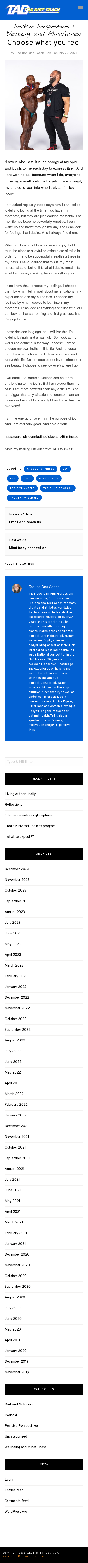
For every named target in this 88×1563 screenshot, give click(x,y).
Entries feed (14, 1490)
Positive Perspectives (41, 27)
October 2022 (16, 1019)
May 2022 (13, 1073)
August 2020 (15, 1297)
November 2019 (17, 1372)
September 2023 (17, 901)
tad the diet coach (57, 488)
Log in (9, 1480)
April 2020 (13, 1340)
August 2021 (14, 1169)
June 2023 (13, 933)
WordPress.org (16, 1512)
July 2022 (13, 1051)
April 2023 (13, 955)
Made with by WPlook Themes (25, 1556)
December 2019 (17, 1362)
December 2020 (17, 1255)
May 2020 (13, 1329)
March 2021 (14, 1222)
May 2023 (13, 944)
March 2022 (14, 1094)
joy (65, 469)
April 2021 (13, 1212)
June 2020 (13, 1319)
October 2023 (15, 891)
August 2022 (15, 1040)
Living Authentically (20, 794)
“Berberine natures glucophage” (29, 815)
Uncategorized (16, 1437)
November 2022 (17, 1008)
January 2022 (16, 1115)
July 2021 (12, 1180)
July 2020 (13, 1308)
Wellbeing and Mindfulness (44, 34)
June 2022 (13, 1062)
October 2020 (16, 1276)
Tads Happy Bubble (24, 498)
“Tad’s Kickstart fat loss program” (31, 826)
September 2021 (17, 1158)
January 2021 (15, 1244)
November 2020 (17, 1265)
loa (12, 478)
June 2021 (13, 1190)
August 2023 (15, 912)
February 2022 (16, 1105)
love (27, 478)
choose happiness (40, 469)
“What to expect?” (19, 837)
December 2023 (17, 869)
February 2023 (16, 976)
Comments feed (17, 1501)
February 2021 (16, 1233)
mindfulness (48, 478)
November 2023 (17, 880)
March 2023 (14, 965)
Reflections (13, 805)
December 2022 (17, 998)
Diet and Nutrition (19, 1404)
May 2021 (12, 1201)
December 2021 (17, 1126)
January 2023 (15, 987)
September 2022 (18, 1030)
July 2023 (12, 923)
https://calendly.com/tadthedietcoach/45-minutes (41, 436)
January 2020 (16, 1351)
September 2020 (18, 1287)
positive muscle (22, 488)
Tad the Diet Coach (30, 53)
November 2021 (17, 1137)
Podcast (11, 1415)
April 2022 (13, 1083)
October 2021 (15, 1147)
